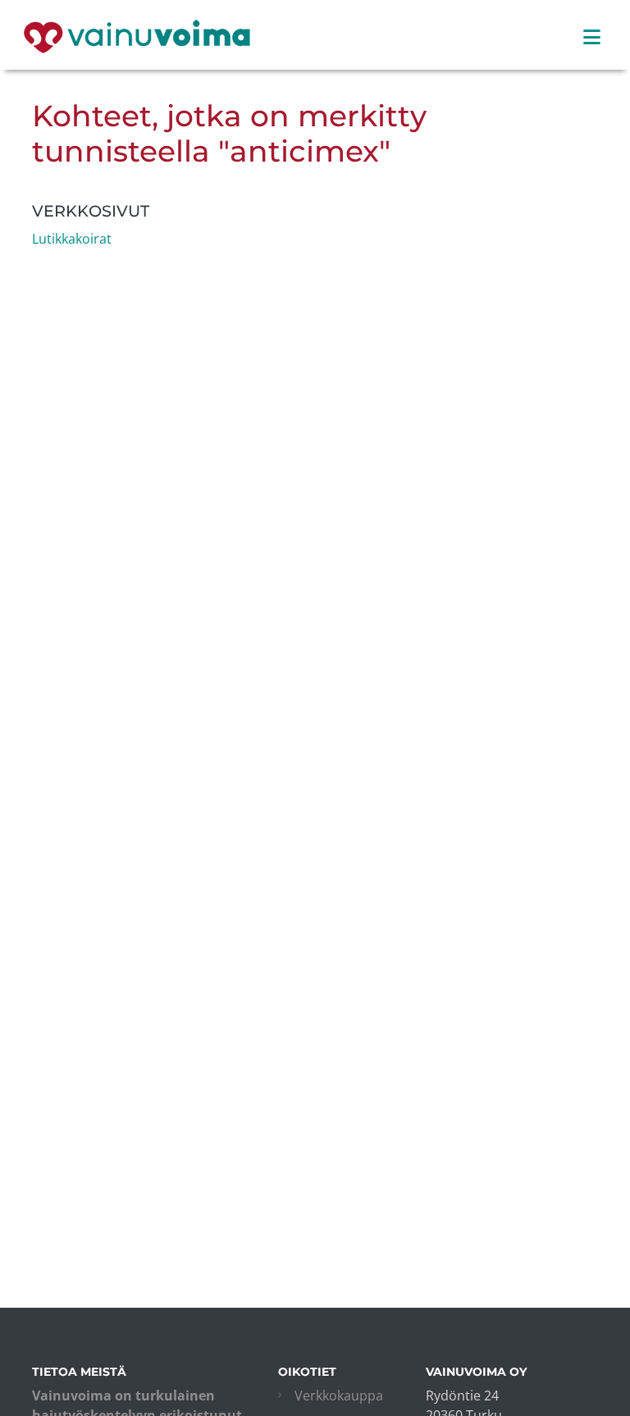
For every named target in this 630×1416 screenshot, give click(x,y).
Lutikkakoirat (72, 239)
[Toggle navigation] (591, 37)
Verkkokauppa (338, 1395)
